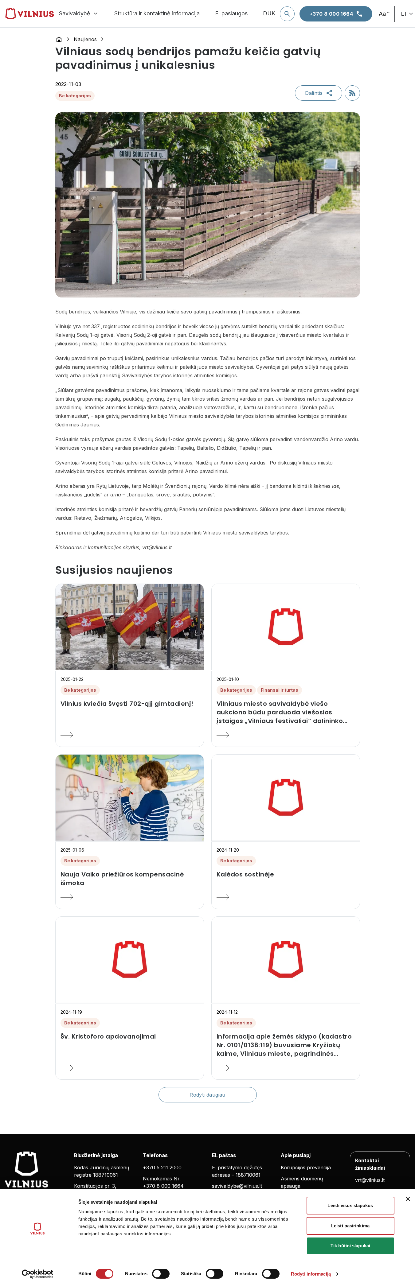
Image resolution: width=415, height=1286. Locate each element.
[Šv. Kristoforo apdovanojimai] (130, 1068)
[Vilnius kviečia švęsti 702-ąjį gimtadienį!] (130, 735)
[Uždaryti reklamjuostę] (408, 1199)
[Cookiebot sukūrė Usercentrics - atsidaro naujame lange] (37, 1274)
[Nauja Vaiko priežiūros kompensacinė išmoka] (130, 897)
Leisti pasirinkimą (350, 1225)
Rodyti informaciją (311, 1273)
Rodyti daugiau (207, 1095)
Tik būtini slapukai (350, 1245)
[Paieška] (287, 13)
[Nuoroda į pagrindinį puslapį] (59, 39)
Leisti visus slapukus (350, 1205)
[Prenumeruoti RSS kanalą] (352, 93)
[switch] (161, 1274)
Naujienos (85, 39)
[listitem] (130, 703)
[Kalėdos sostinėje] (286, 897)
